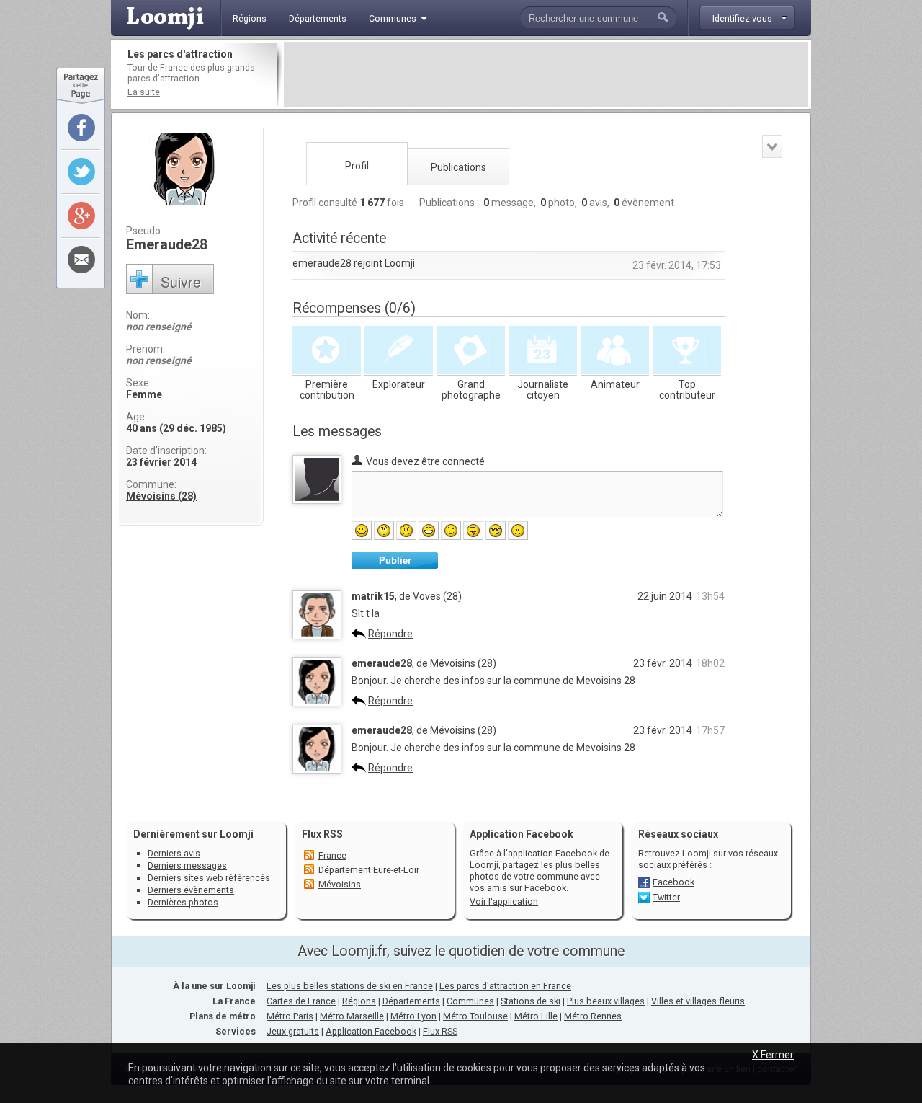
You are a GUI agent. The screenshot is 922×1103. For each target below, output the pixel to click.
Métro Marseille (352, 1016)
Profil (357, 166)
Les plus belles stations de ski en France (350, 985)
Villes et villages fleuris (698, 1001)
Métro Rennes (593, 1016)
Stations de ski (530, 1001)
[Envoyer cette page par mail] (81, 259)
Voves (427, 596)
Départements (411, 1001)
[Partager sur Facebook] (81, 127)
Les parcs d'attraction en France (505, 985)
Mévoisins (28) (161, 496)
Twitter (666, 897)
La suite (143, 92)
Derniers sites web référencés (209, 877)
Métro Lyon (413, 1016)
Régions (359, 1001)
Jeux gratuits (293, 1031)
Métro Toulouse (475, 1016)
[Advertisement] (546, 74)
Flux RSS (322, 834)
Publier (395, 560)
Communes (470, 1001)
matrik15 (373, 596)
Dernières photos (183, 902)
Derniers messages (187, 865)
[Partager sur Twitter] (81, 171)
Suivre (181, 281)
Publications (458, 167)
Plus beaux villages (606, 1001)
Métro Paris (290, 1016)
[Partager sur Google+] (81, 215)
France (332, 855)
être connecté (453, 461)
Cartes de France (301, 1001)
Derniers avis (174, 853)
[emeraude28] (316, 703)
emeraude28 (382, 663)
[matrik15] (316, 636)
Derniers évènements (191, 890)
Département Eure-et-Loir (368, 869)
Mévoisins (452, 663)
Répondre (390, 633)
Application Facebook (371, 1031)
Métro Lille (536, 1016)
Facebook (673, 882)
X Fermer (773, 1054)
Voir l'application (504, 901)
